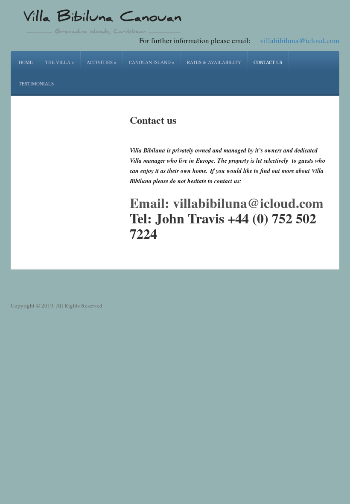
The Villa (59, 62)
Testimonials (36, 83)
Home (26, 62)
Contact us (268, 62)
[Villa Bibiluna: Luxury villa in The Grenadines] (102, 21)
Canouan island (152, 62)
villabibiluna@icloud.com (299, 40)
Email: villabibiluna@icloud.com (227, 203)
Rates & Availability (214, 62)
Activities (102, 62)
